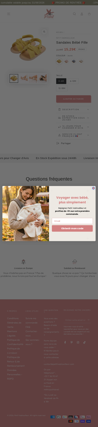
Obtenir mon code (72, 228)
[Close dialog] (93, 188)
